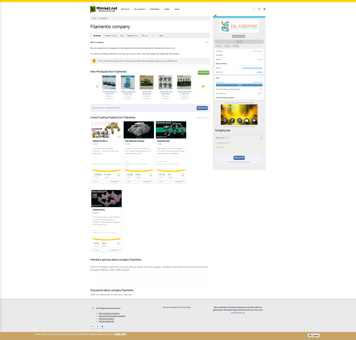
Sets (122, 35)
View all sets (203, 72)
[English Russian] (207, 42)
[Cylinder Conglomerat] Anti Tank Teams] (109, 82)
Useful (166, 9)
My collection (139, 9)
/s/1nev (260, 72)
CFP (144, 35)
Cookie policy (120, 334)
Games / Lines (111, 35)
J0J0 (96, 144)
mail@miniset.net (238, 312)
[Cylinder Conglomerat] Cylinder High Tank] (128, 82)
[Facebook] (97, 328)
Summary (97, 35)
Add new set (202, 108)
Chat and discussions (106, 318)
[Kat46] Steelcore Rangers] (184, 82)
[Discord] (102, 328)
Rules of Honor (221, 63)
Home (94, 18)
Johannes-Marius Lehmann (253, 68)
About (176, 9)
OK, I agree (313, 335)
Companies (103, 18)
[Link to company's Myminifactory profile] (237, 42)
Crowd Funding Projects (225, 97)
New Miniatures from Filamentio (108, 71)
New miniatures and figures (109, 313)
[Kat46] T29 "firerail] (146, 82)
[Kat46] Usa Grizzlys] (165, 82)
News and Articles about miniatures (112, 316)
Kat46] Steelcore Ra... (185, 91)
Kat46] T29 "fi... (147, 91)
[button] (259, 9)
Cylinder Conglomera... (109, 91)
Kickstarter (114, 181)
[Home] (103, 9)
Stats (161, 35)
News (153, 35)
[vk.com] (92, 328)
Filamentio (109, 98)
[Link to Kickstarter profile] (240, 42)
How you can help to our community (177, 307)
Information (154, 9)
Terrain (219, 147)
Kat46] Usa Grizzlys (166, 91)
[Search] (253, 9)
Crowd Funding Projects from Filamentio (112, 117)
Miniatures (125, 9)
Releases (132, 35)
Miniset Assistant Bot (106, 321)
